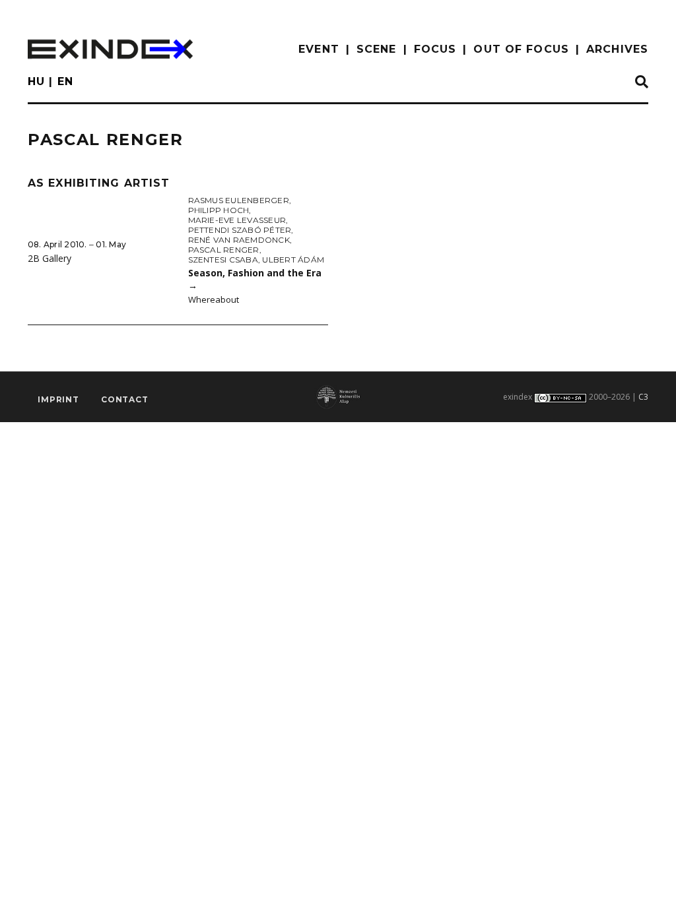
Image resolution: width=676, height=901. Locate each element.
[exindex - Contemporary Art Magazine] (110, 49)
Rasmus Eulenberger (238, 200)
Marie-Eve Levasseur (237, 220)
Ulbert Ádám (293, 259)
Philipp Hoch (219, 210)
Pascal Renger (223, 250)
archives (617, 49)
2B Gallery (49, 258)
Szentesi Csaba (223, 259)
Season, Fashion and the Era (254, 279)
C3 (643, 396)
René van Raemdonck (239, 240)
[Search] (641, 82)
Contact (125, 399)
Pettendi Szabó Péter (240, 230)
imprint (58, 399)
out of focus (520, 49)
